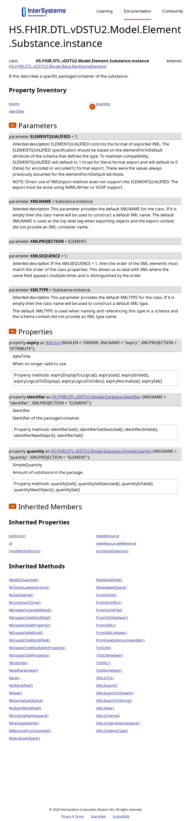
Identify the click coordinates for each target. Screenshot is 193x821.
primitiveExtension (112, 550)
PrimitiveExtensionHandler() (120, 640)
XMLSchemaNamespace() (118, 722)
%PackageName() (24, 722)
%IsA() (14, 677)
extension (17, 535)
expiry (14, 103)
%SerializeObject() (24, 738)
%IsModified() (21, 685)
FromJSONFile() (109, 609)
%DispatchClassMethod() (30, 609)
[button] (12, 125)
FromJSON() (106, 594)
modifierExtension (24, 550)
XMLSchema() (108, 715)
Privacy (66, 816)
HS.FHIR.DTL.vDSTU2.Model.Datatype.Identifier (96, 397)
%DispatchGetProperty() (30, 624)
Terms (79, 816)
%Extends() (18, 662)
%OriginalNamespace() (29, 715)
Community (172, 11)
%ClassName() (21, 594)
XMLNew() (105, 707)
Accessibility (121, 816)
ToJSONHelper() (109, 655)
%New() (15, 692)
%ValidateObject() (111, 587)
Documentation (137, 11)
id (10, 543)
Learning (104, 11)
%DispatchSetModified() (29, 640)
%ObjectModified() (25, 707)
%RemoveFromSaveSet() (30, 730)
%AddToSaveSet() (24, 579)
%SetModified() (109, 579)
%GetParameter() (23, 670)
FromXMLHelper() (111, 632)
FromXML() (106, 624)
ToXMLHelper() (109, 670)
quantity (103, 103)
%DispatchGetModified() (30, 617)
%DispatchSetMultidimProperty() (37, 647)
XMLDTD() (105, 677)
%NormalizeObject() (26, 700)
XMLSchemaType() (112, 730)
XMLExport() (107, 685)
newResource (107, 535)
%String (52, 342)
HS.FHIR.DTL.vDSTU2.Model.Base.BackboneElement (58, 66)
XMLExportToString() (114, 700)
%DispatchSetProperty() (29, 655)
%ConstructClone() (25, 602)
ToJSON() (103, 647)
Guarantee (98, 816)
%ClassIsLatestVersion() (29, 587)
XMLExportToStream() (115, 692)
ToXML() (103, 662)
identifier (16, 111)
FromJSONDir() (109, 602)
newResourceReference (116, 543)
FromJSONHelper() (112, 617)
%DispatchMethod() (26, 632)
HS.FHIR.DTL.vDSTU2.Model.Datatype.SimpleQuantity (101, 451)
